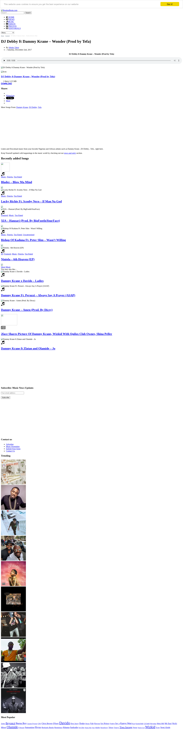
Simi (93, 727)
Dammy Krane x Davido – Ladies (22, 280)
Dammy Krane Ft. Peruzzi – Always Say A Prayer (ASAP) (38, 295)
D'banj (56, 723)
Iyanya (112, 724)
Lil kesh (147, 724)
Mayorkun (153, 724)
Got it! (170, 4)
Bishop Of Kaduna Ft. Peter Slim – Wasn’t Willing (33, 240)
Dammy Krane (22, 107)
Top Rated (18, 177)
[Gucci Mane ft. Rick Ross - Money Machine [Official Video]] (13, 662)
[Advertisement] (22, 127)
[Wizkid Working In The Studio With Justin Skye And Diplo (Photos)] (13, 636)
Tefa (39, 107)
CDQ (39, 724)
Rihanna (66, 727)
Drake (82, 723)
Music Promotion (13, 446)
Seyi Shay (82, 728)
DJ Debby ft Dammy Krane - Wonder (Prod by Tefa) (28, 76)
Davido (64, 723)
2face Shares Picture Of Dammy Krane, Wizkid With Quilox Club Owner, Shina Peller (56, 333)
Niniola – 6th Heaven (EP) (17, 259)
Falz (92, 723)
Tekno (111, 728)
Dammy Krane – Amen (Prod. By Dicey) (27, 309)
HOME (11, 17)
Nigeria (10, 177)
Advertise (10, 444)
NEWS (11, 19)
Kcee (133, 724)
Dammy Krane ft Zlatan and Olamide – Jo (28, 348)
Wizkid (150, 727)
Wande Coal (141, 727)
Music (3, 177)
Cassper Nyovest (32, 724)
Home (2, 35)
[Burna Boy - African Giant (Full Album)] (13, 484)
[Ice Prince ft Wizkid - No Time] (13, 509)
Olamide (12, 727)
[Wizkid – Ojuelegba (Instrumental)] (13, 534)
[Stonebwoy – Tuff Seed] (13, 611)
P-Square (21, 728)
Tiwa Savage (126, 727)
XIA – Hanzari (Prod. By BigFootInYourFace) (30, 220)
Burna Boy (21, 723)
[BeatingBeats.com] (9, 10)
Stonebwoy (104, 728)
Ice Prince (105, 723)
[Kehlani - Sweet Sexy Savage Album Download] (13, 585)
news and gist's (70, 153)
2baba (3, 724)
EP (2, 254)
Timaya (116, 728)
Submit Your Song (13, 449)
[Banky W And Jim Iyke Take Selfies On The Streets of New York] (13, 560)
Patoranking (29, 727)
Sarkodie (74, 727)
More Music (6, 267)
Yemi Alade (165, 727)
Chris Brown (47, 723)
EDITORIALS (15, 28)
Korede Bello (139, 724)
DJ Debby (33, 107)
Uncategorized (28, 235)
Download (6, 83)
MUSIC (11, 22)
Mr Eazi (168, 723)
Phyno (38, 727)
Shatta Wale (88, 727)
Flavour (97, 723)
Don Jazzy (75, 724)
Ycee (158, 728)
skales (97, 728)
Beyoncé (10, 723)
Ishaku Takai (14, 47)
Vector (135, 728)
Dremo (87, 724)
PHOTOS (13, 26)
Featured (7, 35)
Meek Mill (160, 724)
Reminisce (58, 727)
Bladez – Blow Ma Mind (16, 182)
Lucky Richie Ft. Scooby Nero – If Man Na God (31, 201)
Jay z (117, 723)
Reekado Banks (48, 728)
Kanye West (126, 723)
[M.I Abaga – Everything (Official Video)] (13, 712)
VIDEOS (11, 24)
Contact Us (10, 451)
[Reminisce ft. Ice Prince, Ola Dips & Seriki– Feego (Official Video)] (13, 687)
